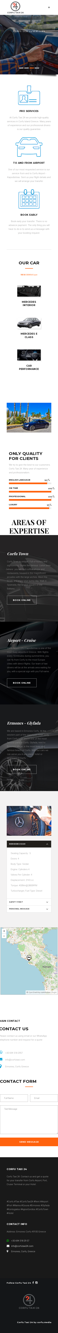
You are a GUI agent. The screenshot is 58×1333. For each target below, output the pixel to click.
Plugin (54, 992)
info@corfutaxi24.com (22, 1246)
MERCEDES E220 (29, 274)
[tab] (29, 274)
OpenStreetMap (35, 992)
